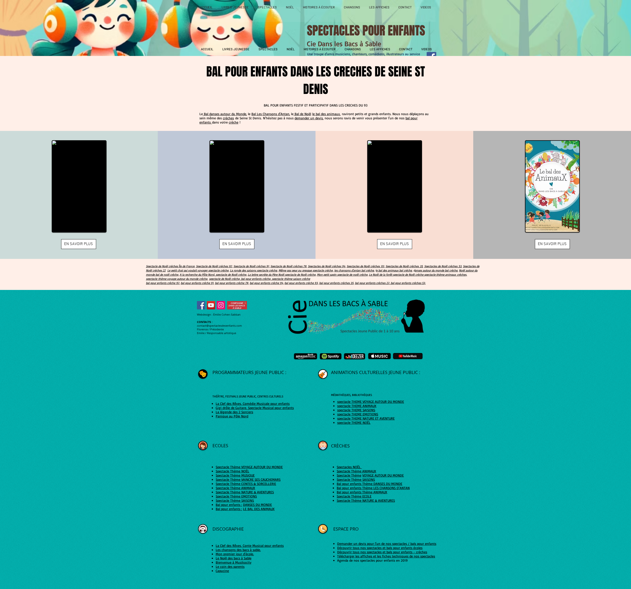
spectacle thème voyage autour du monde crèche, (177, 279)
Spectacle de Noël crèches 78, (288, 266)
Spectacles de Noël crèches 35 (404, 266)
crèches (228, 118)
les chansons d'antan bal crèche (354, 270)
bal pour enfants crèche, (256, 279)
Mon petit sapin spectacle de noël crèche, (342, 274)
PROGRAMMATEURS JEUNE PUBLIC (248, 372)
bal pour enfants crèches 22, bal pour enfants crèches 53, (390, 283)
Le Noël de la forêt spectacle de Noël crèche (396, 274)
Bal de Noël (302, 114)
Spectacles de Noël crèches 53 (442, 266)
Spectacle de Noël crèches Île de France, (170, 266)
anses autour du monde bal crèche (436, 270)
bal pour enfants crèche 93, (301, 283)
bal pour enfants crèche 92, (163, 283)
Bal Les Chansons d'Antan (270, 114)
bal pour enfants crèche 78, (232, 283)
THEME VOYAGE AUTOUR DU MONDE (377, 401)
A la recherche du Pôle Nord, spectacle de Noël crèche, (213, 274)
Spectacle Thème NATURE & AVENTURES (366, 500)
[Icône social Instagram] (221, 305)
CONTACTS (204, 322)
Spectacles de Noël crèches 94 (326, 266)
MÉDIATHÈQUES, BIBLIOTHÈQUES (351, 395)
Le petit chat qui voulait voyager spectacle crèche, (198, 270)
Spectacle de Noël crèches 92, (214, 266)
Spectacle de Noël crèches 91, (251, 266)
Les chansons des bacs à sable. (238, 550)
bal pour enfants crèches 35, (336, 283)
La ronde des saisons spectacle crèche (253, 270)
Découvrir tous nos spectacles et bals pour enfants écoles (379, 548)
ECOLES (220, 445)
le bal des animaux (326, 114)
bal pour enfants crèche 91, (197, 283)
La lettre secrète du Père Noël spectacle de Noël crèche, (282, 274)
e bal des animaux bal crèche (394, 270)
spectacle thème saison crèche (291, 279)
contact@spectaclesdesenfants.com (219, 325)
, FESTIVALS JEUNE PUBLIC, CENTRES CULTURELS (253, 396)
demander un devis (309, 118)
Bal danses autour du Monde (224, 114)
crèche (233, 122)
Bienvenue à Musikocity (233, 562)
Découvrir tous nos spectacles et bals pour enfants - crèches (382, 552)
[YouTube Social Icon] (211, 305)
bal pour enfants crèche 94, (267, 283)
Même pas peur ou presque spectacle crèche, (306, 270)
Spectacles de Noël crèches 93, (366, 266)
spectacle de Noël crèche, (224, 279)
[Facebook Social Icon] (201, 305)
